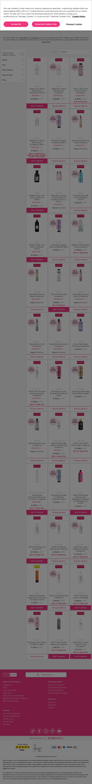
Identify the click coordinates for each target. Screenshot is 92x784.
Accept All (16, 24)
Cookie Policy (78, 16)
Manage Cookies (74, 24)
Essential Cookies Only (46, 24)
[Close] (88, 3)
